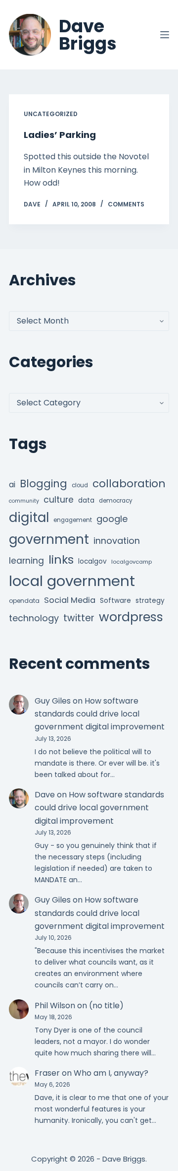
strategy (150, 600)
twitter (78, 618)
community (24, 501)
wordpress (131, 617)
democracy (116, 501)
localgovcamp (131, 562)
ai (12, 484)
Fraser (47, 1073)
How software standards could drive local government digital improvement (100, 714)
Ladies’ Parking (60, 135)
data (86, 500)
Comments (126, 204)
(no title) (106, 1005)
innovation (116, 540)
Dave (45, 794)
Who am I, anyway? (111, 1073)
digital (29, 517)
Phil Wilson (55, 1005)
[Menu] (164, 34)
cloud (80, 485)
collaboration (129, 483)
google (112, 519)
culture (59, 500)
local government (72, 581)
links (61, 559)
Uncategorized (51, 114)
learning (26, 561)
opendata (24, 600)
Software (115, 600)
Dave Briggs (88, 35)
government (49, 539)
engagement (72, 520)
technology (34, 618)
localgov (92, 561)
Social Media (69, 600)
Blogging (43, 483)
